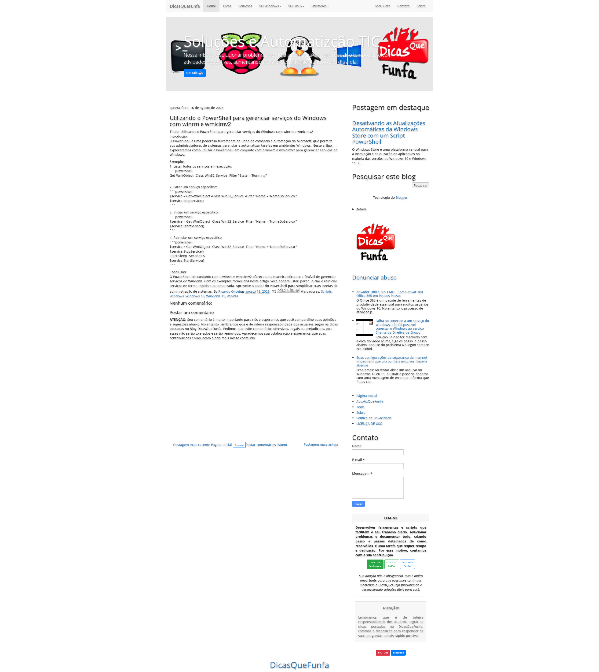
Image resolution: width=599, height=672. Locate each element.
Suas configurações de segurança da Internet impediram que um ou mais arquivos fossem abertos (391, 361)
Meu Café (382, 6)
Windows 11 (215, 296)
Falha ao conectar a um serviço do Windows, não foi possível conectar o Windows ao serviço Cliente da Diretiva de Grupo (402, 326)
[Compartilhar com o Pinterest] (297, 290)
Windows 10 (195, 296)
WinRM (232, 296)
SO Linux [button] (295, 6)
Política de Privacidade (374, 418)
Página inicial (221, 444)
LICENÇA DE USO (369, 423)
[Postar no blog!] (283, 290)
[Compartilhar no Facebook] (292, 290)
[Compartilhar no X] (288, 290)
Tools (360, 407)
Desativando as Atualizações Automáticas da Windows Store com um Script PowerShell (388, 132)
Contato (403, 6)
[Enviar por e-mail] (279, 290)
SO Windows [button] (269, 6)
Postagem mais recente (192, 444)
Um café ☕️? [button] (194, 73)
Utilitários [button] (319, 6)
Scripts (326, 291)
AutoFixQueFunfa (369, 401)
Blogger (402, 197)
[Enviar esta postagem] (273, 291)
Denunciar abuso (374, 277)
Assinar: (239, 445)
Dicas (227, 6)
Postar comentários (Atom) (266, 444)
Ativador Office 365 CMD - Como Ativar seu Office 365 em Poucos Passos (389, 294)
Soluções (245, 6)
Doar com (375, 564)
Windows (177, 296)
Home (211, 6)
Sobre (421, 6)
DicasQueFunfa (185, 6)
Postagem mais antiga (321, 444)
